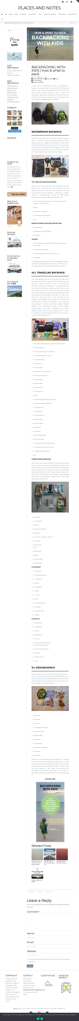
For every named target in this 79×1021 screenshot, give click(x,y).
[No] (77, 1017)
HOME (20, 1008)
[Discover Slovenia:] (14, 243)
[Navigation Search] (2, 19)
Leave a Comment (38, 82)
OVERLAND (53, 1008)
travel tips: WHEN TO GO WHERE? (37, 880)
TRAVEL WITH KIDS (45, 1008)
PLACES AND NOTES (39, 8)
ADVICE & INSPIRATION (38, 79)
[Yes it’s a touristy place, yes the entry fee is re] (20, 118)
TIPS (38, 1008)
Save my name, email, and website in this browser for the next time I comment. (49, 960)
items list (40, 891)
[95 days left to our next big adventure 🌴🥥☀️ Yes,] (20, 112)
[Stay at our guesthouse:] (14, 216)
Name (31, 933)
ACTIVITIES (33, 1008)
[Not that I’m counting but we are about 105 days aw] (14, 123)
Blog (24, 1008)
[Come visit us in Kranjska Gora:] (14, 269)
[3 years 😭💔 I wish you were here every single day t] (9, 112)
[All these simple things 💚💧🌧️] (9, 118)
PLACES (28, 1008)
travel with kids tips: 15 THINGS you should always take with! (37, 863)
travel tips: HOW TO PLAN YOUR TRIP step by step (49, 863)
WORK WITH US (61, 1008)
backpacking (31, 891)
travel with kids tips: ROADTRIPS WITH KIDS (61, 862)
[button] (77, 1)
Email (30, 942)
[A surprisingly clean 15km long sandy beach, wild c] (9, 123)
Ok (38, 1018)
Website (31, 951)
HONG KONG (49, 79)
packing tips (49, 891)
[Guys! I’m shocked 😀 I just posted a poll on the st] (14, 112)
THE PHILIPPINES (37, 80)
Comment (33, 911)
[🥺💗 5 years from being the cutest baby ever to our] (20, 123)
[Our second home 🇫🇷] (14, 293)
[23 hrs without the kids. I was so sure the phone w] (14, 118)
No (42, 1018)
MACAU (56, 79)
